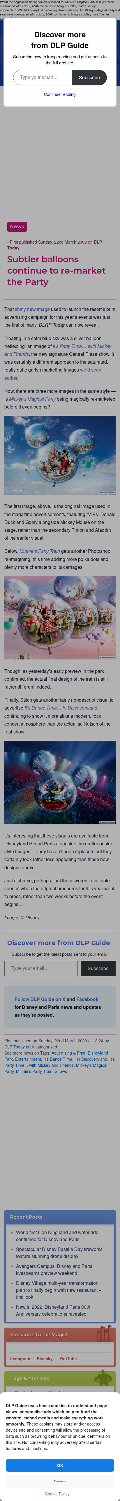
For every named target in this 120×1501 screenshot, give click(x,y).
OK (60, 1465)
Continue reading (60, 94)
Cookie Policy (57, 1494)
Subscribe (89, 77)
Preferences (60, 1481)
